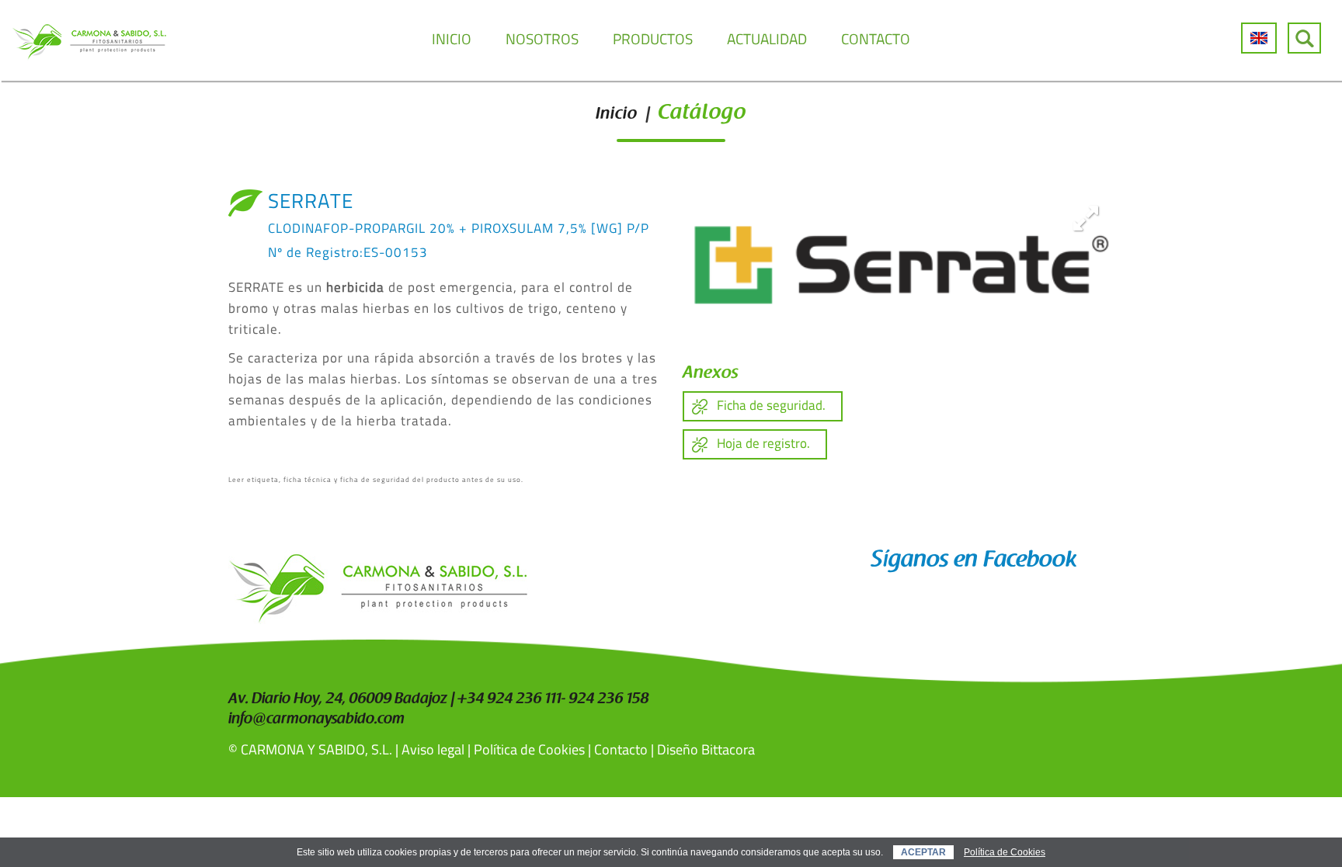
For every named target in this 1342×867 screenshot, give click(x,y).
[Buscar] (1304, 38)
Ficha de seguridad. (771, 405)
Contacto (621, 749)
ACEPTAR (923, 852)
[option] (898, 261)
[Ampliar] (1085, 217)
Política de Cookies (529, 749)
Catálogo (702, 113)
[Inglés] (1259, 38)
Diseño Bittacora (706, 749)
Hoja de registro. (763, 443)
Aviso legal (433, 749)
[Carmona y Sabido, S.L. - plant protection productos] (89, 40)
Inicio (617, 114)
